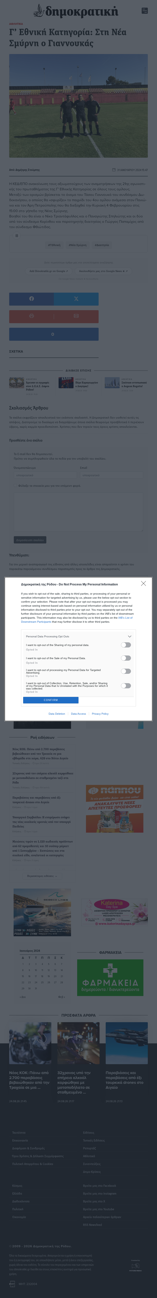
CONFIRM (51, 700)
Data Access (78, 713)
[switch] (126, 644)
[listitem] (78, 636)
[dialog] (78, 649)
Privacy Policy (100, 713)
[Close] (144, 584)
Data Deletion (57, 713)
